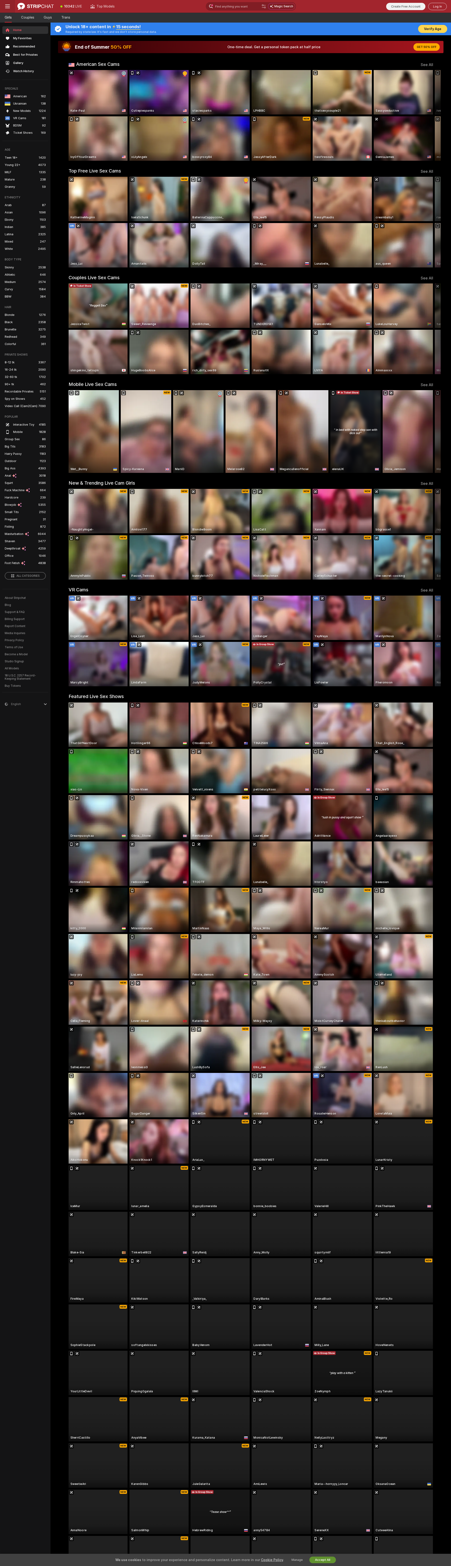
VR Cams (78, 590)
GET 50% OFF (426, 47)
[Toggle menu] (7, 6)
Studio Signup (14, 661)
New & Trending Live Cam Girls (102, 483)
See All (427, 65)
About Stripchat (15, 598)
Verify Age (432, 29)
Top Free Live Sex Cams (95, 171)
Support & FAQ (15, 612)
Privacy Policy (14, 640)
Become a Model (16, 654)
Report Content (15, 626)
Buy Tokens (13, 685)
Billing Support (15, 619)
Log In (437, 6)
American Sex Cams (98, 64)
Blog (8, 605)
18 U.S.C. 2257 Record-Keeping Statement (20, 677)
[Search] (263, 6)
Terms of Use (14, 647)
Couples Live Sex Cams (94, 277)
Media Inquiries (15, 633)
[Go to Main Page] (35, 6)
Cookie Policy (272, 1560)
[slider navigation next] (429, 115)
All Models (12, 668)
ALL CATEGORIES (28, 575)
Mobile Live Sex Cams (93, 384)
